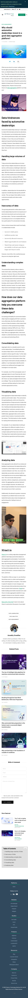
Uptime (14, 946)
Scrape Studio (14, 927)
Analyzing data (9, 865)
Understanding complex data (13, 857)
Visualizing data (9, 862)
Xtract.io (4, 554)
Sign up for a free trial (7, 602)
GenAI (14, 922)
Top (14, 993)
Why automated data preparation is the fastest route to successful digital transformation (13, 725)
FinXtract (14, 938)
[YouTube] (17, 894)
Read (20, 588)
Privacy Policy (14, 978)
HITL (14, 924)
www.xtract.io (7, 9)
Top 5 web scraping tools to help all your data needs (20, 820)
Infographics (14, 959)
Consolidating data (10, 860)
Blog (14, 954)
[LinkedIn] (14, 61)
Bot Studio (14, 919)
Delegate (14, 911)
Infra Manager (14, 903)
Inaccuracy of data (10, 854)
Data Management (7, 24)
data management (14, 619)
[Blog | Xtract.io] (9, 14)
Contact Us (14, 975)
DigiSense (14, 935)
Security (14, 980)
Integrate (14, 908)
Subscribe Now (21, 14)
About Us (14, 972)
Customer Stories (14, 956)
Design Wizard (14, 906)
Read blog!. (12, 6)
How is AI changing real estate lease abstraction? (20, 833)
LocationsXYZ (14, 943)
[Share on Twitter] (9, 61)
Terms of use (14, 983)
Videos (14, 962)
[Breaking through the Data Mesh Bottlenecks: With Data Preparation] (14, 687)
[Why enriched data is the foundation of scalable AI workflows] (14, 740)
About (13, 9)
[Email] (18, 61)
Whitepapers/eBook (14, 964)
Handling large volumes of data (14, 851)
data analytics (14, 616)
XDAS (14, 886)
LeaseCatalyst (14, 940)
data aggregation (12, 87)
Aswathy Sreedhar (14, 635)
